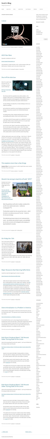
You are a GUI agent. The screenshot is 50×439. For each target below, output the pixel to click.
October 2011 (38, 262)
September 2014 (39, 211)
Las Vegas (38, 359)
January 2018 (38, 149)
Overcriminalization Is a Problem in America (16, 308)
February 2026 (39, 53)
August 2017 (38, 157)
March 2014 (38, 221)
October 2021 (38, 103)
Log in (37, 29)
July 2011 (38, 267)
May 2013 (38, 233)
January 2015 (38, 205)
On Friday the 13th (8, 238)
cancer (37, 315)
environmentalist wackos (41, 337)
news (37, 370)
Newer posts (28, 431)
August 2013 (38, 231)
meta (37, 362)
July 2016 (38, 177)
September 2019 (39, 118)
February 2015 (39, 203)
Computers (20, 9)
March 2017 (38, 165)
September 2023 (39, 73)
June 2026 (38, 48)
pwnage (37, 379)
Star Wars (38, 390)
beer (37, 312)
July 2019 (38, 121)
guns (37, 342)
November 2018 (39, 134)
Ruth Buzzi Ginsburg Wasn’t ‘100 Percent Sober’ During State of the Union (15, 338)
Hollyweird (38, 348)
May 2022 (38, 92)
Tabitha (37, 391)
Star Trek (38, 388)
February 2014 (39, 222)
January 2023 (38, 81)
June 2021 (38, 109)
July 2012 (38, 248)
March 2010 (38, 276)
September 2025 (39, 56)
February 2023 (39, 79)
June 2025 (38, 61)
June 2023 (38, 76)
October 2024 (38, 64)
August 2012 (38, 247)
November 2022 (39, 84)
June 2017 (38, 160)
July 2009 (38, 286)
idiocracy (38, 352)
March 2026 (38, 51)
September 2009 (39, 284)
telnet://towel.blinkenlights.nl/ (8, 61)
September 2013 (39, 230)
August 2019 (38, 120)
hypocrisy (38, 351)
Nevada (37, 368)
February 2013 (39, 238)
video (37, 396)
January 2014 (38, 224)
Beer (14, 9)
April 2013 (38, 235)
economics (38, 332)
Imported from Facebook (41, 354)
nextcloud (38, 371)
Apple (37, 309)
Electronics (28, 9)
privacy (37, 377)
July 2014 (38, 214)
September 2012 (39, 245)
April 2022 (38, 93)
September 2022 (39, 85)
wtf (15, 230)
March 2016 (38, 183)
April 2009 (38, 290)
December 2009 (39, 281)
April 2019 (38, 126)
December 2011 (39, 259)
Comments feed (39, 32)
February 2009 (39, 293)
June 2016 (38, 179)
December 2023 (39, 70)
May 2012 (38, 252)
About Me (9, 9)
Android (37, 306)
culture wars (38, 326)
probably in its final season (8, 141)
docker (37, 328)
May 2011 (38, 270)
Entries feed (38, 31)
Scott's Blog (6, 3)
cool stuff (13, 69)
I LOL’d (4, 21)
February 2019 (39, 129)
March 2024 (38, 67)
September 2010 (39, 275)
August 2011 (38, 266)
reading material (39, 382)
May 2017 (38, 162)
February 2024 (39, 68)
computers (38, 320)
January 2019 (38, 130)
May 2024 (38, 65)
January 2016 (38, 186)
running (37, 385)
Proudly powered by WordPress (7, 436)
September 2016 (39, 174)
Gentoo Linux (39, 340)
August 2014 (38, 213)
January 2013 (38, 239)
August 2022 (38, 87)
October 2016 (38, 172)
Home (3, 9)
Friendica (38, 407)
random (15, 47)
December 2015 (39, 188)
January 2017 (38, 168)
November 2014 (39, 208)
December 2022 (39, 82)
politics (37, 374)
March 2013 (38, 236)
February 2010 (39, 278)
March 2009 (38, 292)
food (37, 339)
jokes (37, 356)
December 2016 (39, 169)
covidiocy (38, 323)
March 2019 (38, 127)
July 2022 (38, 89)
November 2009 (39, 283)
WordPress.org (39, 34)
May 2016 (38, 180)
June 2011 (38, 269)
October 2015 (38, 191)
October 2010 (38, 273)
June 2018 (38, 141)
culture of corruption (40, 325)
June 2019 (38, 123)
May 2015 (38, 199)
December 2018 (39, 132)
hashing (37, 346)
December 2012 (39, 241)
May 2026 (38, 50)
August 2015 (38, 194)
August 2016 (38, 176)
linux (37, 360)
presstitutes (38, 376)
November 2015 (39, 189)
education (38, 334)
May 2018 (38, 143)
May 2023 (38, 78)
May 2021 (38, 110)
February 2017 (39, 166)
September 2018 (39, 137)
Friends (35, 9)
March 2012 (38, 255)
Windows (38, 398)
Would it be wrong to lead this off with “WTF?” (17, 179)
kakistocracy (38, 357)
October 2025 (38, 54)
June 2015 (38, 197)
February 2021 (39, 113)
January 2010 (38, 280)
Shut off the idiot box (9, 77)
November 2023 (39, 72)
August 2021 (38, 106)
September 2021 (39, 104)
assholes (38, 311)
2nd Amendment (39, 303)
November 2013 (39, 227)
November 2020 (39, 117)
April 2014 (38, 219)
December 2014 (39, 207)
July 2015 (38, 196)
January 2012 (38, 258)
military (37, 363)
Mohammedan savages (40, 365)
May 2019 (38, 124)
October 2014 (38, 210)
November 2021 (39, 101)
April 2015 (38, 200)
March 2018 (38, 146)
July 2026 (38, 47)
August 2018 (38, 138)
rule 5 (37, 384)
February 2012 (39, 256)
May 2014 (38, 217)
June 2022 (38, 90)
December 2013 (39, 225)
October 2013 (38, 228)
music (37, 366)
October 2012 (38, 244)
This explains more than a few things (14, 163)
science (37, 387)
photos (37, 373)
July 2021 (38, 107)
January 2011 (38, 272)
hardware (38, 345)
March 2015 (38, 202)
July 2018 (38, 140)
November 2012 (39, 242)
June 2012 (38, 250)
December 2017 (39, 151)
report (6, 371)
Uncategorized (39, 393)
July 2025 (38, 59)
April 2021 (38, 112)
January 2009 (38, 295)
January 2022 (38, 98)
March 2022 (38, 95)
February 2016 (39, 185)
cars (37, 317)
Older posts (5, 431)
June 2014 (38, 216)
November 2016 (39, 171)
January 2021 (38, 115)
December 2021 (39, 99)
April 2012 (38, 253)
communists (38, 318)
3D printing (38, 304)
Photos (41, 9)
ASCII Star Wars (7, 55)
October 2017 (38, 154)
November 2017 (39, 152)
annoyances (38, 307)
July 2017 (38, 158)
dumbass (38, 331)
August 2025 (38, 58)
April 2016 (38, 182)
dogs (37, 329)
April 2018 (38, 144)
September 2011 (39, 264)
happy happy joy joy (40, 343)
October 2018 (38, 135)
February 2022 (39, 96)
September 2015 (39, 193)
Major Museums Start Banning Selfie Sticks (16, 270)
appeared (8, 362)
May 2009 (38, 289)
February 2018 (39, 148)
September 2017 (39, 155)
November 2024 (39, 62)
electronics (38, 335)
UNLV (37, 394)
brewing (37, 314)
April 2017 (38, 163)
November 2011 (39, 261)
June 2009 (38, 287)
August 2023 (38, 75)
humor (12, 47)
